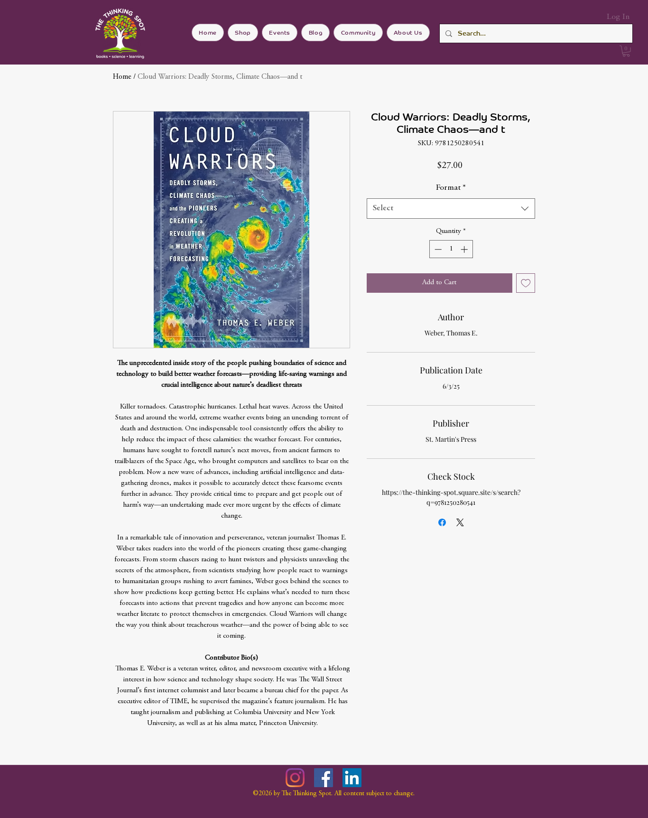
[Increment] (465, 249)
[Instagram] (295, 777)
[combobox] (451, 208)
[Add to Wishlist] (526, 283)
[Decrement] (437, 249)
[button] (626, 51)
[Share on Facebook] (442, 522)
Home (122, 77)
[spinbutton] (451, 249)
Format (451, 188)
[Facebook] (323, 777)
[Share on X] (460, 522)
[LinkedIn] (352, 777)
